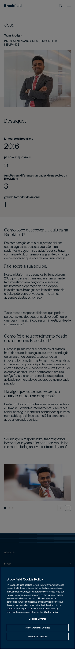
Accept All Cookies (37, 636)
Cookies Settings (37, 618)
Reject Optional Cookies (37, 627)
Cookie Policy (51, 612)
